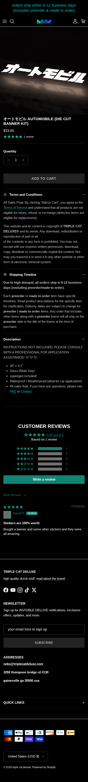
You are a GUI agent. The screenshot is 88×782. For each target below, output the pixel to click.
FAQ (13, 391)
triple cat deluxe (22, 767)
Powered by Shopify (44, 767)
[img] (13, 507)
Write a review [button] (44, 479)
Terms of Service (15, 207)
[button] (25, 448)
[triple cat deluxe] (44, 21)
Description (12, 339)
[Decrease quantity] (7, 160)
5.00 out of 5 (55, 435)
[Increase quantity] (24, 160)
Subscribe (44, 642)
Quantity (9, 151)
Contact (26, 391)
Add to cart (44, 178)
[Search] (14, 21)
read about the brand (50, 578)
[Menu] (4, 21)
